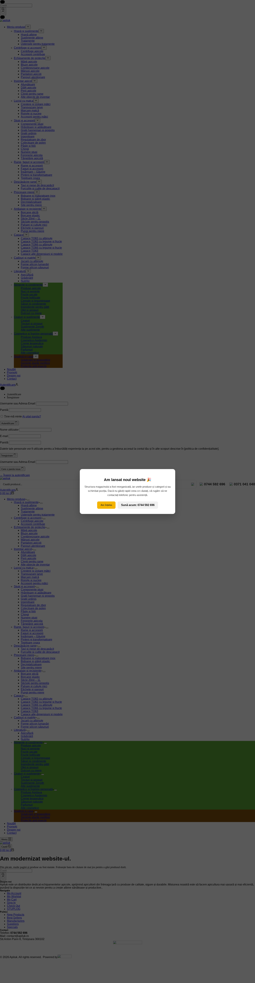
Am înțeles (106, 505)
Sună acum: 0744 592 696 (138, 505)
